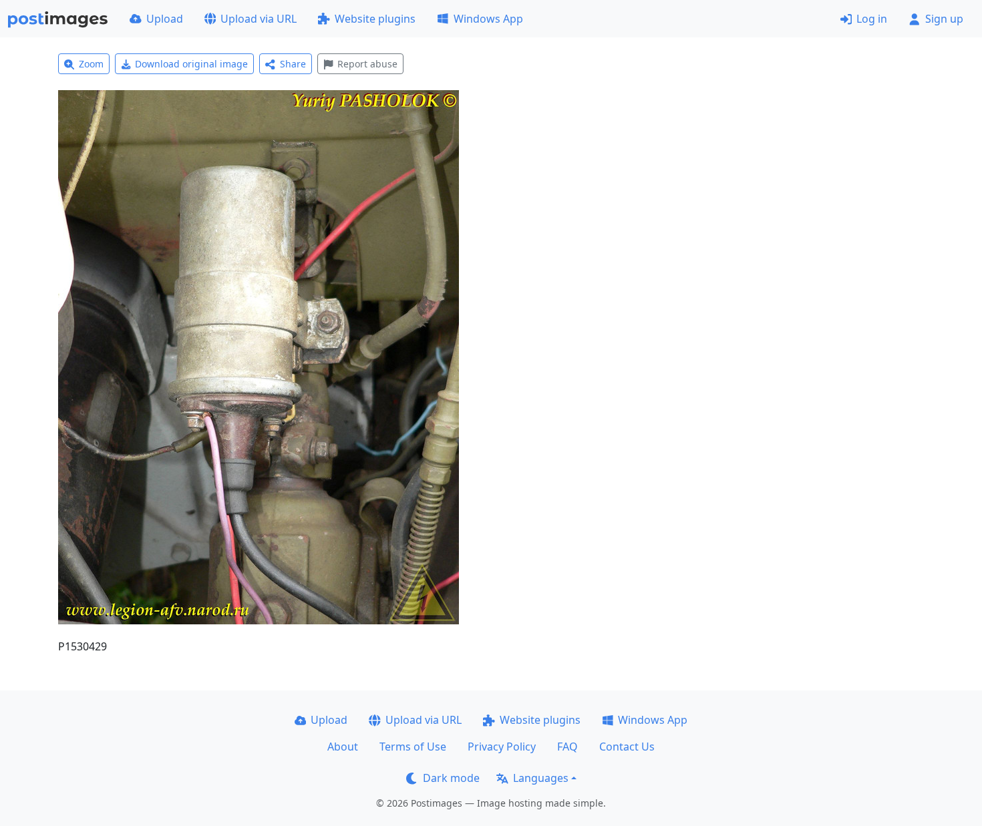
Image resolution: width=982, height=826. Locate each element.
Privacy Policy (502, 746)
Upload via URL (258, 18)
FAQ (567, 746)
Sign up (944, 18)
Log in (871, 18)
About (342, 746)
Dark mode (451, 778)
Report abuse (367, 63)
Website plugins (375, 18)
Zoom (91, 63)
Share (293, 63)
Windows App (488, 18)
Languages (540, 778)
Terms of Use (412, 746)
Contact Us (627, 746)
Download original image (191, 63)
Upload (164, 18)
